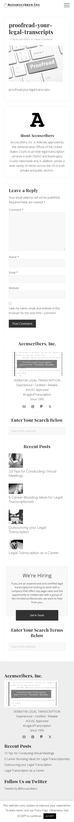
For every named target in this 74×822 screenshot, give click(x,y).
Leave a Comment (43, 39)
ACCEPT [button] (50, 816)
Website (14, 288)
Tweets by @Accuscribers (20, 789)
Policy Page (41, 810)
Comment (16, 210)
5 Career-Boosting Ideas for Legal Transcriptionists (36, 499)
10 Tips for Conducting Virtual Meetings (32, 473)
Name (14, 257)
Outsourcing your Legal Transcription (27, 529)
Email (13, 272)
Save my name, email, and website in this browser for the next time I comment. (34, 310)
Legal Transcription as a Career (34, 552)
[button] (67, 5)
